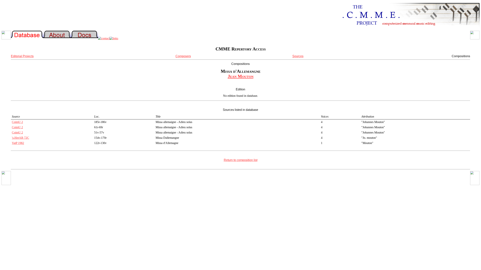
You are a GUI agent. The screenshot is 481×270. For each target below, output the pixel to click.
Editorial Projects (22, 56)
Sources (297, 56)
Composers (183, 56)
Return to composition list (240, 160)
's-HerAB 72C (20, 137)
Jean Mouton (240, 76)
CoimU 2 (17, 122)
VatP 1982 (18, 143)
